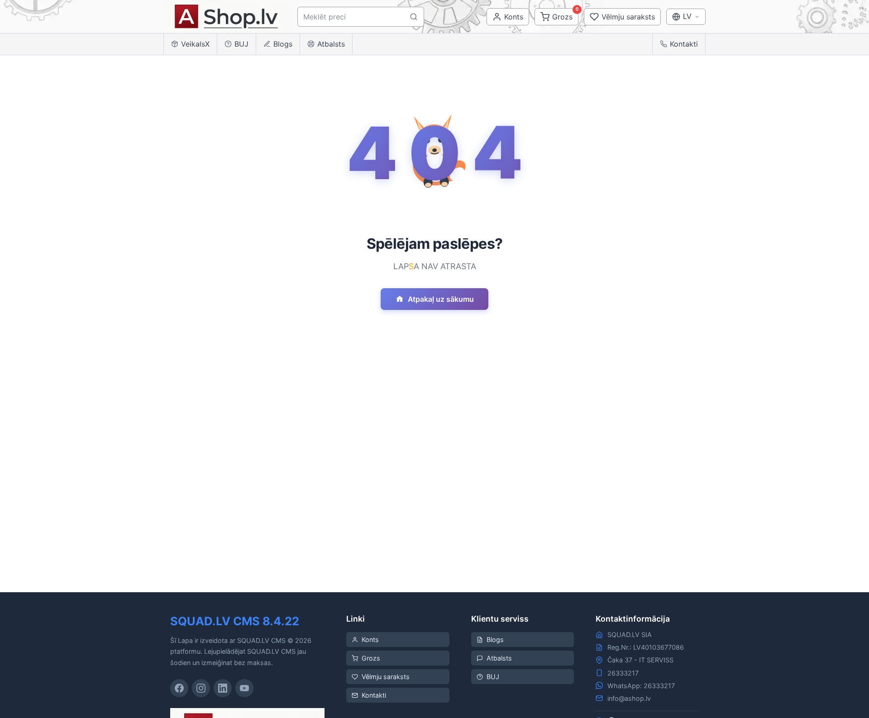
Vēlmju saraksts (386, 676)
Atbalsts (331, 43)
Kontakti (684, 43)
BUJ (241, 43)
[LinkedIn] (223, 688)
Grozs (371, 658)
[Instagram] (201, 688)
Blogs (282, 43)
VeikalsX (195, 43)
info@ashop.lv (629, 698)
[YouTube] (244, 688)
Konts (370, 639)
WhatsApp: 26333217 (641, 685)
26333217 (623, 673)
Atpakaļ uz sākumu (441, 299)
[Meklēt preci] (414, 16)
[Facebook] (179, 688)
